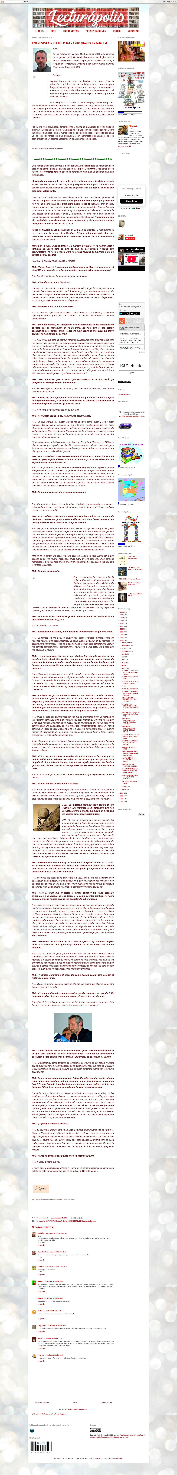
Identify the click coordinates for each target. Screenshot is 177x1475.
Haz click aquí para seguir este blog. (131, 416)
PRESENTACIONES (96, 30)
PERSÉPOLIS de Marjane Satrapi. (130, 579)
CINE (53, 30)
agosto (124, 654)
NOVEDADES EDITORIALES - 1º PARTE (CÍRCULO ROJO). (128, 729)
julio (123, 657)
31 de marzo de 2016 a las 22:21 (56, 1266)
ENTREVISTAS (71, 30)
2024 (122, 618)
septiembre (126, 651)
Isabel (40, 1338)
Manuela (41, 1252)
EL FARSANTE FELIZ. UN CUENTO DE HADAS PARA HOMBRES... (130, 770)
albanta (40, 1298)
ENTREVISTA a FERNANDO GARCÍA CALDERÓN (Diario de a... (130, 706)
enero (124, 789)
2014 (122, 796)
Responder (41, 1245)
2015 (122, 793)
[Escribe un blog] (75, 1218)
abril (123, 665)
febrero (125, 787)
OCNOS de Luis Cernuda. (130, 689)
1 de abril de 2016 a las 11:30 (52, 1338)
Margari (40, 1281)
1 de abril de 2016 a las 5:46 (53, 1298)
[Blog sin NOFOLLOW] (125, 429)
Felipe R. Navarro (62, 1221)
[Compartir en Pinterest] (82, 1218)
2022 (122, 623)
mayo (124, 662)
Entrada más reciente (41, 1403)
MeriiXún (41, 1233)
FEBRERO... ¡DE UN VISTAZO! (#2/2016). (130, 765)
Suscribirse (131, 201)
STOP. (124, 686)
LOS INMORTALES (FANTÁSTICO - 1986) (135, 568)
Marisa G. (134, 126)
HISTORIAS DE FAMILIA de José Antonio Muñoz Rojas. (131, 714)
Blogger (120, 1458)
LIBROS (39, 30)
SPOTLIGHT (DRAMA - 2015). (129, 782)
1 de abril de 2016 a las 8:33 (52, 1311)
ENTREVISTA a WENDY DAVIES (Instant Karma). (130, 742)
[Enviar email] (122, 224)
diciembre (125, 643)
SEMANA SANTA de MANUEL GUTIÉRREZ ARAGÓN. (129, 699)
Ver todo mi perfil (124, 146)
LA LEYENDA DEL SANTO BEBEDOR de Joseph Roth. (130, 736)
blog (79, 331)
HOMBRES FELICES (75, 1221)
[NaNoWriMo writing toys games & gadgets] (131, 112)
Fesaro (40, 1355)
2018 (122, 635)
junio (124, 660)
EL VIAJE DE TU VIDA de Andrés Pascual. (130, 682)
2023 (122, 620)
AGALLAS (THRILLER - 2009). (129, 748)
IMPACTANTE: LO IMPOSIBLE (134, 583)
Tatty (40, 1311)
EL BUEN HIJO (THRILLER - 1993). (130, 677)
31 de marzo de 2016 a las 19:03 (56, 1233)
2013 (122, 799)
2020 (122, 629)
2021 (122, 626)
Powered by (126, 208)
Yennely (41, 1266)
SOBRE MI (133, 30)
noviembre (126, 646)
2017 (122, 637)
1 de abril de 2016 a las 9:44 (56, 1325)
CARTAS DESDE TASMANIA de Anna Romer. (129, 759)
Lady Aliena (42, 1325)
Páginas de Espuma (89, 1221)
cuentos (42, 1221)
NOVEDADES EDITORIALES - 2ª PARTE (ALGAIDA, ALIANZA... (129, 721)
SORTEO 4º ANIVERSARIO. (133, 557)
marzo (124, 668)
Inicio (75, 1403)
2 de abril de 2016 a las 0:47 (53, 1355)
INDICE (117, 30)
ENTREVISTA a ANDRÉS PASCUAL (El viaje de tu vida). (130, 693)
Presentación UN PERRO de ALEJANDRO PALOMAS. (130, 777)
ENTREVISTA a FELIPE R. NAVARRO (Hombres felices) (130, 672)
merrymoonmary (95, 1458)
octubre (125, 648)
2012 (122, 801)
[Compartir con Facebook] (79, 1218)
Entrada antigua (106, 1403)
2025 (122, 615)
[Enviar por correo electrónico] (72, 1218)
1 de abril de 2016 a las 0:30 (53, 1281)
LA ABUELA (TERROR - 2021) (135, 594)
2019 (122, 632)
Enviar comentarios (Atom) (77, 1409)
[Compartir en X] (77, 1218)
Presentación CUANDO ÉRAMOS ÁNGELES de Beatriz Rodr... (130, 753)
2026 (122, 612)
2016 (122, 640)
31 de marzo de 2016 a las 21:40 (55, 1252)
